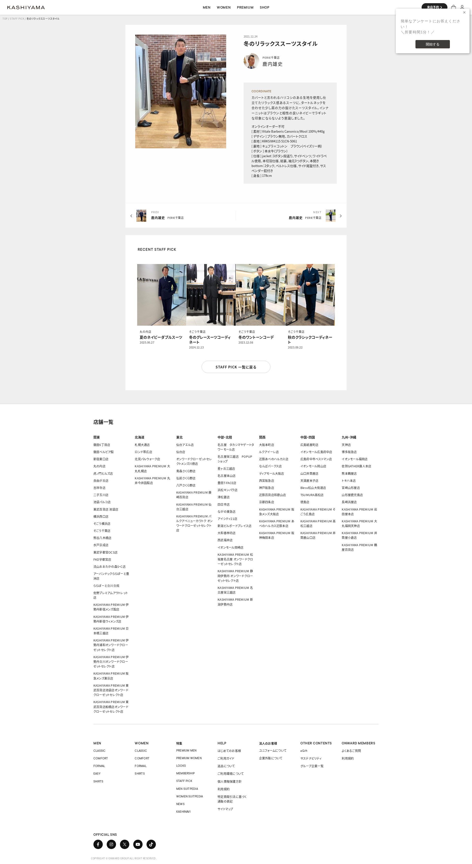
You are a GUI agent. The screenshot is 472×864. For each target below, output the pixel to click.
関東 (96, 437)
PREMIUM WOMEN (189, 758)
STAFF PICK (17, 18)
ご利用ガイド (226, 758)
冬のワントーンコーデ (256, 337)
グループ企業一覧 (312, 766)
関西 (262, 437)
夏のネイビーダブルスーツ (161, 337)
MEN (97, 743)
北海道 (139, 437)
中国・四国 (307, 437)
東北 (179, 437)
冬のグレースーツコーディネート (210, 340)
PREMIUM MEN (186, 750)
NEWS (180, 804)
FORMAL (99, 766)
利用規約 (224, 789)
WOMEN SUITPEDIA (189, 796)
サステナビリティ (311, 758)
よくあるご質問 (351, 751)
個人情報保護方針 (230, 781)
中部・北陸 (225, 437)
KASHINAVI (183, 811)
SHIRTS (98, 781)
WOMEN (141, 743)
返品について (226, 766)
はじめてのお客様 (229, 751)
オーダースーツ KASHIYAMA (26, 7)
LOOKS (181, 766)
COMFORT (100, 758)
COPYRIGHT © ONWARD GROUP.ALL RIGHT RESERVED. (124, 858)
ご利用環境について (231, 773)
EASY (97, 773)
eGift (303, 751)
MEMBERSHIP (185, 773)
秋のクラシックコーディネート (310, 340)
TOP (5, 18)
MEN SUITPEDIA (187, 789)
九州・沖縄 (349, 437)
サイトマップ (225, 809)
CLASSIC (99, 751)
